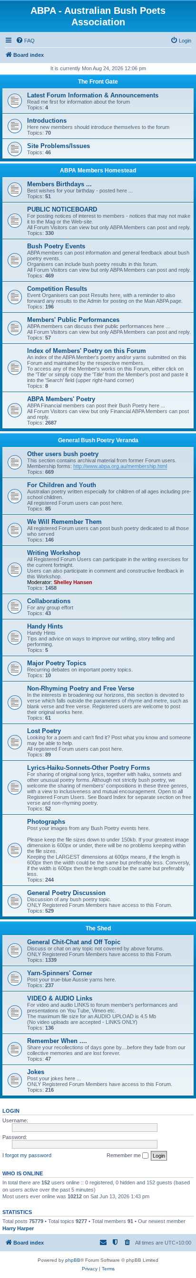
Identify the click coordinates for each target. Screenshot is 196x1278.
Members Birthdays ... (59, 184)
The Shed (98, 928)
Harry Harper (18, 1228)
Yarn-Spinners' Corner (59, 973)
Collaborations (48, 601)
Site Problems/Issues (58, 145)
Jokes (35, 1072)
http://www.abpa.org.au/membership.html (120, 466)
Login (11, 1111)
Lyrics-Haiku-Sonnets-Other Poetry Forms (88, 767)
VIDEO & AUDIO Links (59, 998)
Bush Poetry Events (56, 246)
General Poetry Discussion (66, 892)
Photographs (46, 821)
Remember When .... (57, 1040)
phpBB (72, 1260)
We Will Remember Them (64, 521)
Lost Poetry (44, 731)
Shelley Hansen (73, 582)
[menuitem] (25, 40)
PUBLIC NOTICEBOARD (62, 209)
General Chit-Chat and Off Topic (73, 942)
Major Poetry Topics (56, 663)
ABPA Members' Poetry (61, 399)
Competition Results (57, 288)
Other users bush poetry (62, 454)
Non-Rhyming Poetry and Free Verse (80, 688)
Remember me (124, 1155)
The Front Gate (98, 81)
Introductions (47, 120)
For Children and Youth (61, 485)
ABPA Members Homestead (98, 170)
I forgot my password (26, 1155)
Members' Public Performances (73, 319)
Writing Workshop (53, 552)
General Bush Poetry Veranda (98, 440)
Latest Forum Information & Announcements (92, 95)
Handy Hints (45, 626)
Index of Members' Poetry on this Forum (86, 350)
